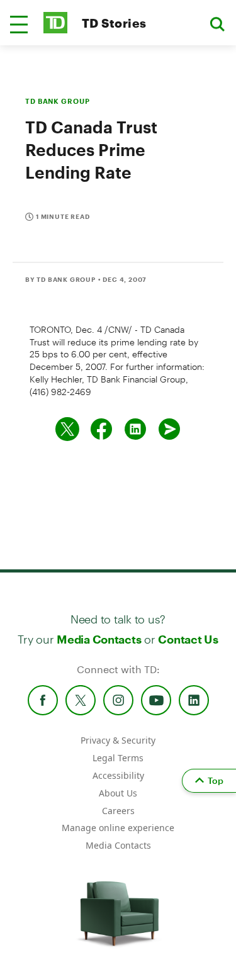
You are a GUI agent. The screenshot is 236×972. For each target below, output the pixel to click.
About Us (118, 793)
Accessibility (118, 775)
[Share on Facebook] (101, 429)
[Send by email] (169, 429)
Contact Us (188, 639)
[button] (19, 24)
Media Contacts (99, 639)
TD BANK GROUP (57, 101)
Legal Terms (118, 758)
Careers (118, 811)
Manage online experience (118, 828)
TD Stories (114, 23)
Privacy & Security (118, 740)
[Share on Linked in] (135, 429)
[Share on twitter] (67, 429)
